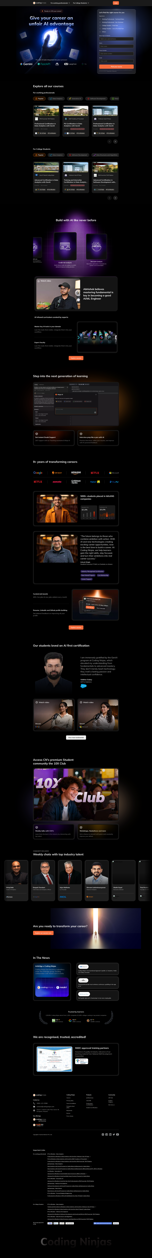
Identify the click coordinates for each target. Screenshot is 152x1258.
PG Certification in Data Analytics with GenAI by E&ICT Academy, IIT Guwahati (68, 1159)
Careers (68, 1097)
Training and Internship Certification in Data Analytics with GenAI (75, 181)
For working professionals (59, 3)
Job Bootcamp (89, 1097)
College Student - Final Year (110, 25)
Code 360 (88, 1100)
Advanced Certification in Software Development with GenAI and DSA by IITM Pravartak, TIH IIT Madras (74, 1214)
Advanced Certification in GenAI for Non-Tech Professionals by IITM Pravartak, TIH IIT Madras (71, 1181)
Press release (69, 1116)
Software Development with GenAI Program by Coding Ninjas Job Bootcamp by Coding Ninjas (71, 1186)
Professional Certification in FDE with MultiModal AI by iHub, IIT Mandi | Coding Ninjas (69, 1195)
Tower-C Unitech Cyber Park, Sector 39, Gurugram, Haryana (48, 1110)
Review (68, 1113)
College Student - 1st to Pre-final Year (113, 28)
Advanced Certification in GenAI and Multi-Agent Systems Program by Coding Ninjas (69, 1176)
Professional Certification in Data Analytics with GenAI (45, 125)
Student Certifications (91, 1107)
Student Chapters (110, 1101)
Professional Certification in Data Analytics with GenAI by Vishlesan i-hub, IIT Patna (69, 1156)
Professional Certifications (89, 1104)
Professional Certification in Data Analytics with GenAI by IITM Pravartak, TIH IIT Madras (70, 1161)
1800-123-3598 (42, 1103)
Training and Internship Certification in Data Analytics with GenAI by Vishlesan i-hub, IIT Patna (72, 1206)
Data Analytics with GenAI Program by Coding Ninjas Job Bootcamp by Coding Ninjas (69, 1166)
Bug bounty (69, 1110)
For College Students (80, 3)
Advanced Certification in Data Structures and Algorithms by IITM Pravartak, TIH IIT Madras (70, 1219)
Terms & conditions (71, 1103)
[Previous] (109, 141)
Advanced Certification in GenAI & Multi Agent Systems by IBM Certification (67, 1173)
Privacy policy (69, 1100)
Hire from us (111, 1104)
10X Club (110, 1097)
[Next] (115, 141)
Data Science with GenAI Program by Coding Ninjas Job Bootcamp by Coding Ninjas (68, 1191)
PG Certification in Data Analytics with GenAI (73, 125)
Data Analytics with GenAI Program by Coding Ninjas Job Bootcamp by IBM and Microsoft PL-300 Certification (75, 1168)
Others (104, 32)
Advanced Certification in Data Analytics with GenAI (46, 181)
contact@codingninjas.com (45, 1106)
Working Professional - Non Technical (112, 22)
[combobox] (116, 39)
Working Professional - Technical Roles (113, 19)
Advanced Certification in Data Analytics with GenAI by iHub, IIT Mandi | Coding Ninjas (69, 1209)
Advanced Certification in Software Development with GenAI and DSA (104, 181)
